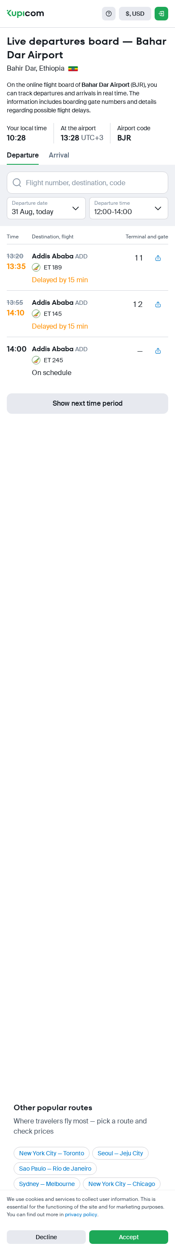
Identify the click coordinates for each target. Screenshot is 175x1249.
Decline (46, 1237)
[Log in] (161, 13)
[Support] (109, 13)
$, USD (135, 13)
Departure (23, 155)
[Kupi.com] (25, 13)
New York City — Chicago (121, 1184)
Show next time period (88, 403)
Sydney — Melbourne (47, 1184)
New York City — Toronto (51, 1153)
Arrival (59, 155)
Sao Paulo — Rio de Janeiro (55, 1168)
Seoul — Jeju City (120, 1153)
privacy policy (81, 1214)
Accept (129, 1237)
